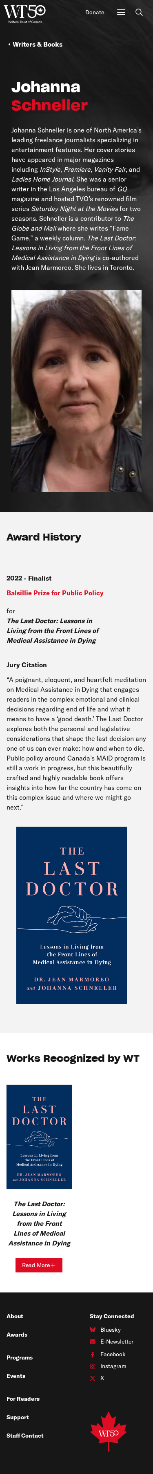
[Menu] (121, 12)
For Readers (23, 1398)
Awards (17, 1334)
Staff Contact (25, 1435)
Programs (20, 1357)
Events (16, 1376)
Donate (94, 12)
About (15, 1316)
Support (18, 1417)
